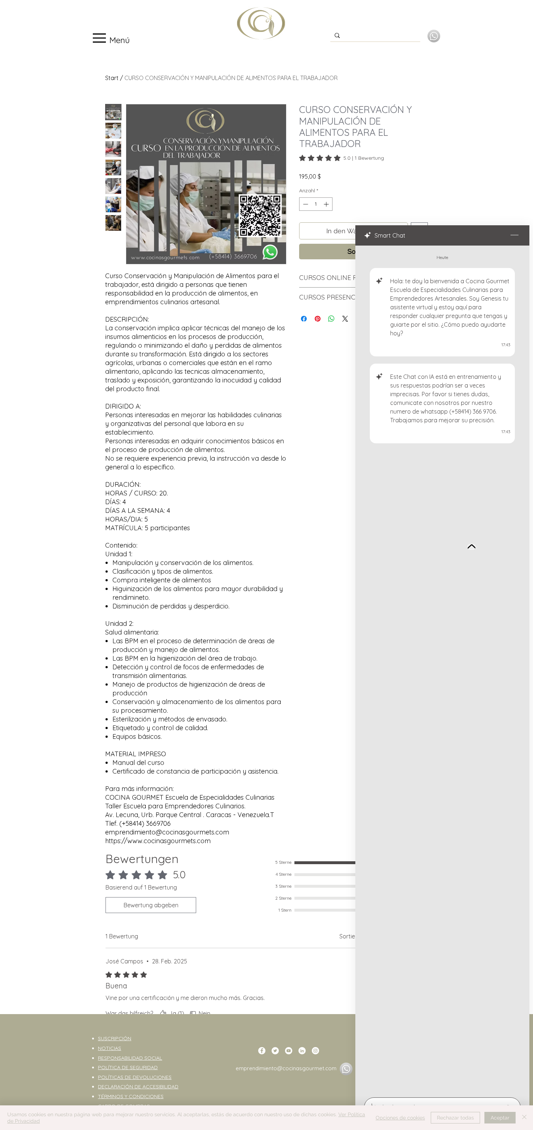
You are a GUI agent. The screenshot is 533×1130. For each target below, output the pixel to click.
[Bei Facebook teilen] (303, 318)
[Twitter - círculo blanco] (275, 1050)
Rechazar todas (455, 1118)
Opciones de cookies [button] (400, 1118)
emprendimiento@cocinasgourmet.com (286, 1068)
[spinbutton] (315, 204)
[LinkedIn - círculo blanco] (302, 1050)
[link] (341, 158)
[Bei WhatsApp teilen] (331, 318)
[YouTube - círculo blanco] (288, 1050)
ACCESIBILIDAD (160, 1086)
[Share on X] (345, 318)
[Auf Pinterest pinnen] (317, 318)
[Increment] (326, 204)
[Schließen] (524, 1117)
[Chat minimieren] (514, 235)
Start (112, 77)
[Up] (471, 547)
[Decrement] (304, 204)
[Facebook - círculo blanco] (261, 1050)
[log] (442, 669)
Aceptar (500, 1118)
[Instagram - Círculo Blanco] (315, 1050)
